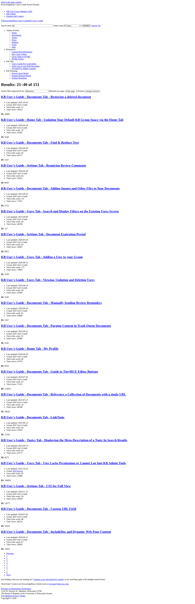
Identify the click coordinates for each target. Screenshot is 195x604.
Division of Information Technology (16, 589)
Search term (6, 26)
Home (14, 33)
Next (8, 575)
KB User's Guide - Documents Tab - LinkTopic (33, 417)
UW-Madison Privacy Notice (13, 596)
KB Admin (11, 14)
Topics (14, 37)
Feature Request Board (21, 76)
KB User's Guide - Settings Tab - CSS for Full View (36, 486)
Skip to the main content (11, 2)
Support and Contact (15, 16)
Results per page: (57, 91)
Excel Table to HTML (21, 56)
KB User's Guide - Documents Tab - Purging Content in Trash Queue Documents (56, 325)
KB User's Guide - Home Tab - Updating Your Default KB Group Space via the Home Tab (62, 119)
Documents (16, 35)
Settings (15, 42)
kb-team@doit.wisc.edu (59, 584)
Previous (10, 553)
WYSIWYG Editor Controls (24, 68)
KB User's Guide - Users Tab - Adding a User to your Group (42, 257)
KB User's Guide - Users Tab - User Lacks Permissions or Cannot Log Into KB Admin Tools (63, 463)
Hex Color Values (19, 54)
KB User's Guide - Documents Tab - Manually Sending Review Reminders (51, 303)
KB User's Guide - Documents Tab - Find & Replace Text (40, 142)
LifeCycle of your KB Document (26, 66)
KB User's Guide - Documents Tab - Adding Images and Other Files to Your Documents (60, 188)
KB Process (18, 471)
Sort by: (21, 91)
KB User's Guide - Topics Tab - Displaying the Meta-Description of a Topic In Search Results (64, 440)
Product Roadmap (19, 78)
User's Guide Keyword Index (24, 64)
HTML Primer (18, 59)
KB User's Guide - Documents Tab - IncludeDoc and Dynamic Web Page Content (56, 531)
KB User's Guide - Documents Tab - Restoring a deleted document (46, 97)
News (14, 40)
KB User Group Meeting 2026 (19, 11)
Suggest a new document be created (48, 579)
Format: (81, 91)
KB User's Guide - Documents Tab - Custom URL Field (38, 508)
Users (14, 45)
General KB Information (22, 52)
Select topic (58, 26)
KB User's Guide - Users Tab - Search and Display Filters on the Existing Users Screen (60, 211)
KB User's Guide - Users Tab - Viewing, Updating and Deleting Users (48, 280)
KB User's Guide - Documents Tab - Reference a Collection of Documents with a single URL (63, 394)
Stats (14, 47)
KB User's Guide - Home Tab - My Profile (30, 348)
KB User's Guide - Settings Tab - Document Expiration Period (43, 234)
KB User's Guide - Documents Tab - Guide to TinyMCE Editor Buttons (49, 371)
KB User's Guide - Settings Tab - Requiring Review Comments (43, 165)
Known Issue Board (20, 73)
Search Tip (96, 26)
